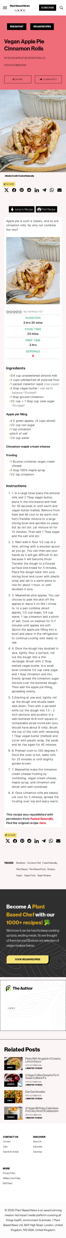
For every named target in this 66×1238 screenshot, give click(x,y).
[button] (7, 312)
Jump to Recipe (23, 209)
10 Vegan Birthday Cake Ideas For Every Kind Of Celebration (41, 1109)
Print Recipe (48, 209)
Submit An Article (11, 1151)
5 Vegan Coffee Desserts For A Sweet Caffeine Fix (42, 1076)
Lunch (9, 1100)
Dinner (9, 1067)
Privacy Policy (9, 1173)
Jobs (5, 1146)
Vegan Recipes (42, 26)
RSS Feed (7, 1183)
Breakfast (16, 26)
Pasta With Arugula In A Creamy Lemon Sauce (43, 1060)
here (42, 823)
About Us (37, 1141)
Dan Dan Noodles (35, 1091)
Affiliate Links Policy (12, 1178)
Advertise (37, 1151)
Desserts (10, 1084)
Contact (7, 1141)
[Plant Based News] (5, 8)
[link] (20, 10)
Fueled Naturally (41, 818)
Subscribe (47, 7)
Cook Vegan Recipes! (27, 959)
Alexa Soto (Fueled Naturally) (26, 57)
